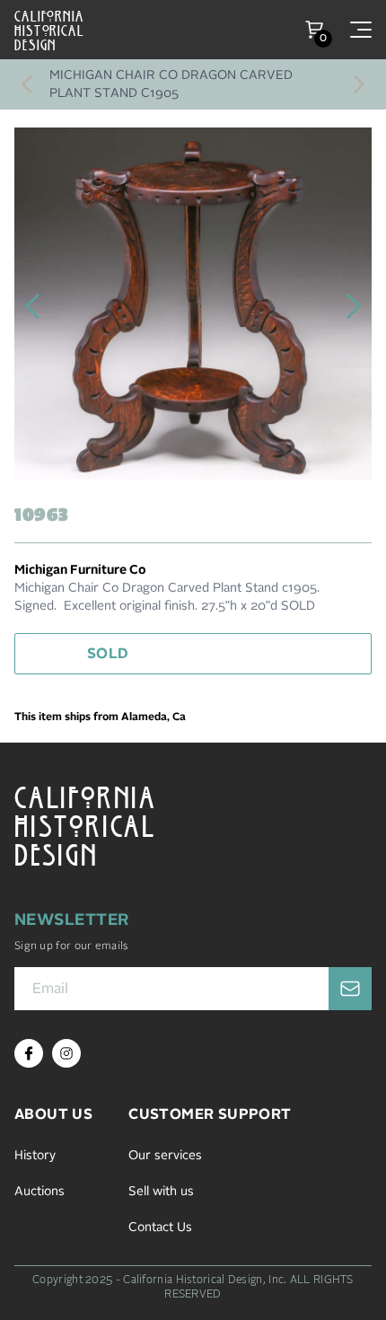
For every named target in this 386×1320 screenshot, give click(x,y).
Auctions (39, 1191)
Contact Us (160, 1227)
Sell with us (161, 1191)
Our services (165, 1155)
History (35, 1155)
